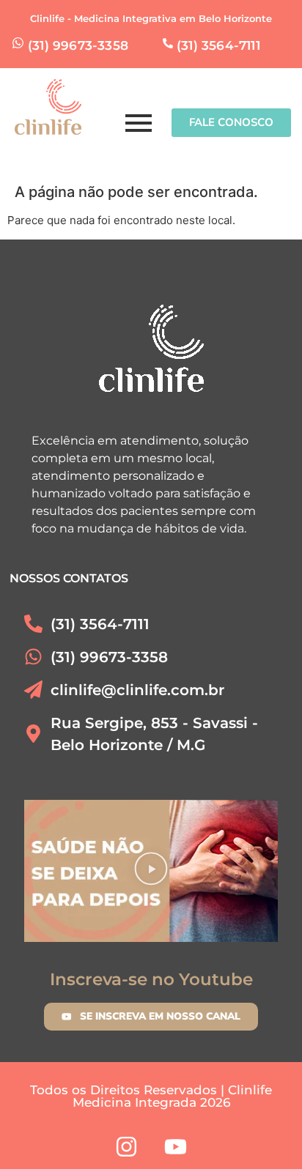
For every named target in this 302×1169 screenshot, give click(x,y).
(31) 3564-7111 (218, 45)
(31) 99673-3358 (78, 45)
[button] (151, 871)
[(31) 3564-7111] (168, 44)
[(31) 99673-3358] (18, 44)
